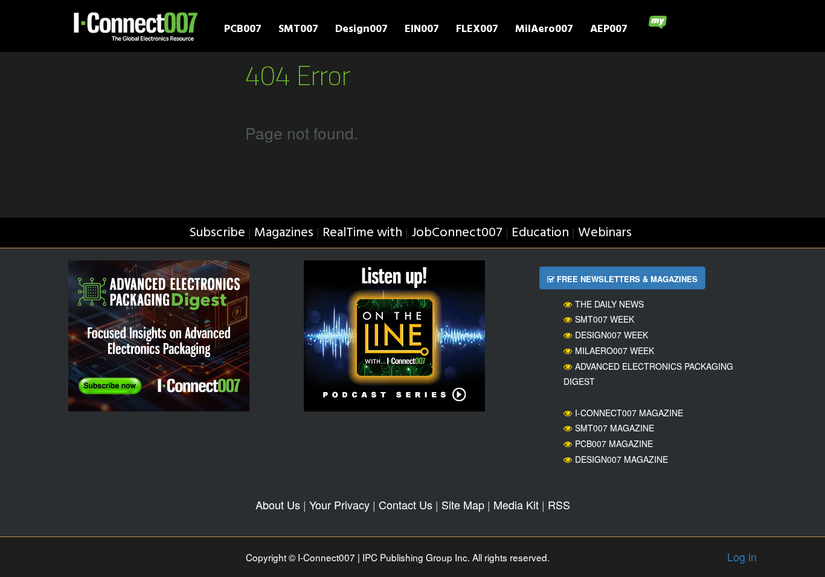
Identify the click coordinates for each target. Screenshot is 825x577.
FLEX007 (477, 30)
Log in (742, 556)
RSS (559, 504)
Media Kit (516, 504)
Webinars (605, 232)
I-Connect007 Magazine (629, 413)
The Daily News (609, 304)
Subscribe (217, 232)
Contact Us (405, 504)
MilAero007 (544, 30)
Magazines (283, 232)
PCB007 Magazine (614, 443)
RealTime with (362, 232)
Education (540, 232)
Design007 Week (611, 335)
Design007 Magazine (621, 459)
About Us (277, 504)
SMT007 (298, 30)
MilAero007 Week (614, 350)
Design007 (361, 30)
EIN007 (422, 30)
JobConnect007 (456, 232)
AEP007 (609, 30)
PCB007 (243, 30)
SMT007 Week (604, 319)
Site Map (462, 504)
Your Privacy (339, 504)
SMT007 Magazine (614, 428)
